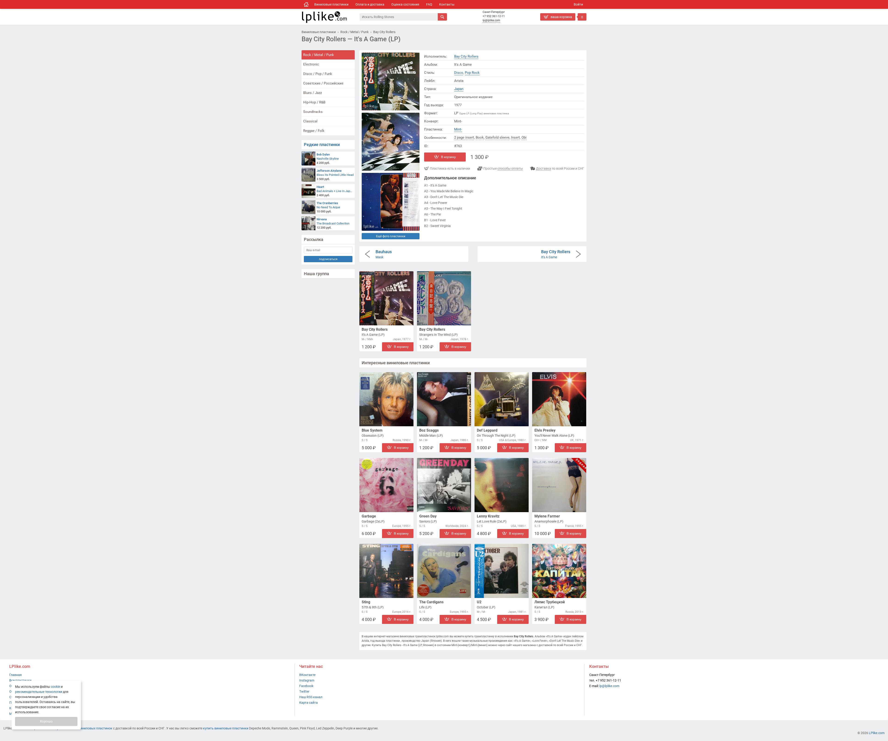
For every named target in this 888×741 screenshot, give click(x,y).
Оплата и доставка (369, 4)
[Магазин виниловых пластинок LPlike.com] (306, 4)
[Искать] (442, 17)
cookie (55, 686)
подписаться (328, 259)
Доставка (543, 168)
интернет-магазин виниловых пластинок (81, 728)
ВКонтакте (307, 675)
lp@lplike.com (491, 20)
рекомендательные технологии (38, 692)
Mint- (458, 129)
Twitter (304, 691)
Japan (458, 89)
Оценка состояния (405, 4)
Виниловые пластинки (331, 4)
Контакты (446, 4)
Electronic (311, 64)
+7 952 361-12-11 (494, 16)
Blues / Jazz (312, 93)
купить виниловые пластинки (225, 728)
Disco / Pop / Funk (317, 74)
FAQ (429, 4)
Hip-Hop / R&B (314, 102)
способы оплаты (510, 168)
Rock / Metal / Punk (318, 55)
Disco (458, 73)
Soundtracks (313, 112)
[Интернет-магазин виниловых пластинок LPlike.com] (330, 17)
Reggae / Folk (313, 131)
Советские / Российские (323, 83)
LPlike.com (877, 733)
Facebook (306, 686)
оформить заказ (554, 24)
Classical (310, 121)
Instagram (306, 680)
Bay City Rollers (466, 56)
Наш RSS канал (310, 697)
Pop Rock (472, 73)
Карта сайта (308, 702)
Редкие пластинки (322, 144)
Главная (15, 675)
